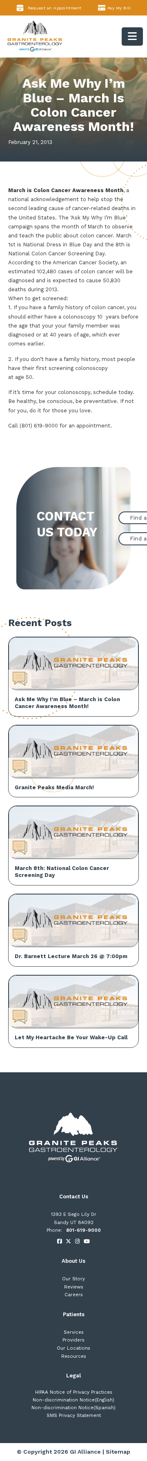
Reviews (73, 1287)
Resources (73, 1356)
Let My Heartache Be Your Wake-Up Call (71, 1037)
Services (74, 1332)
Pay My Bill (119, 8)
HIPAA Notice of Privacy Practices (73, 1392)
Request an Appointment (55, 8)
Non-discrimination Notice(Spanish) (73, 1407)
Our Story (73, 1279)
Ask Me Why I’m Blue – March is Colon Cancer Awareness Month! (67, 702)
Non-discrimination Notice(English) (73, 1400)
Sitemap (118, 1451)
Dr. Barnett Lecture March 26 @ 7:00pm (71, 956)
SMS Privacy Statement (74, 1415)
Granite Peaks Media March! (54, 787)
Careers (74, 1294)
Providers (73, 1340)
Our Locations (73, 1348)
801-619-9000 (83, 1230)
